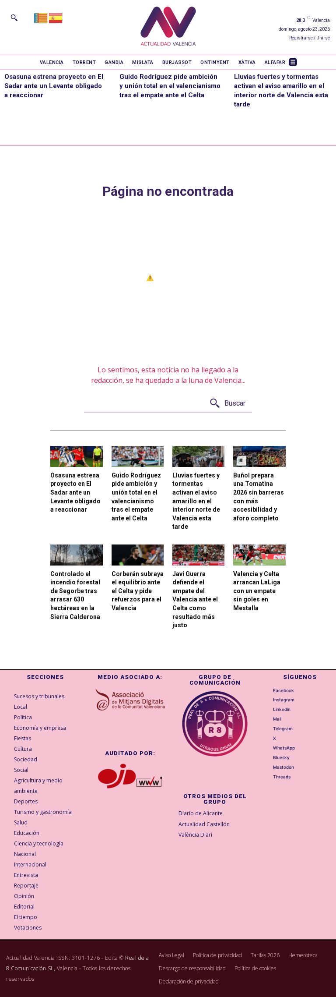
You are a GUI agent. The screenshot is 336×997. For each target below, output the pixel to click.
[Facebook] (267, 690)
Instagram (283, 699)
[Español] (56, 17)
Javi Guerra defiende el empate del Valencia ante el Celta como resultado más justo (195, 599)
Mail (277, 718)
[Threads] (267, 777)
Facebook (283, 690)
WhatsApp (284, 747)
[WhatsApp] (267, 748)
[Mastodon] (267, 767)
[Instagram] (267, 700)
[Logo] (168, 27)
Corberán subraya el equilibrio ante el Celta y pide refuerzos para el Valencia (138, 591)
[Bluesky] (267, 757)
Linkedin (281, 709)
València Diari (195, 834)
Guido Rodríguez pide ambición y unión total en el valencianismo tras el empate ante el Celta (169, 86)
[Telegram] (267, 729)
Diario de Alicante (200, 813)
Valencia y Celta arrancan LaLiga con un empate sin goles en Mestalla (256, 591)
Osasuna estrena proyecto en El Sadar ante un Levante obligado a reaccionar (53, 86)
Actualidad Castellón (204, 824)
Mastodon (283, 767)
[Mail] (267, 719)
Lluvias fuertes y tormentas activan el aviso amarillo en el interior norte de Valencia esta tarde (196, 501)
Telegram (283, 728)
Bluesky (281, 757)
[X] (267, 738)
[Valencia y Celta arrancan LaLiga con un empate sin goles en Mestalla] (259, 555)
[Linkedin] (267, 709)
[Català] (41, 17)
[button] (14, 17)
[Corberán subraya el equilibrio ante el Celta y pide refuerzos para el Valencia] (138, 555)
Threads (281, 776)
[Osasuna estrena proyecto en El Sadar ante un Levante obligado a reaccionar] (76, 456)
